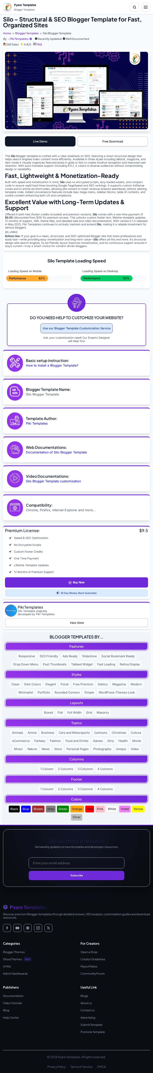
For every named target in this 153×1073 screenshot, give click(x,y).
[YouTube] (17, 928)
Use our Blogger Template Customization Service (77, 328)
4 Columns (105, 769)
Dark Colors (32, 684)
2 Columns (65, 769)
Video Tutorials (12, 1003)
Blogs (84, 995)
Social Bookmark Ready (118, 656)
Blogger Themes (14, 952)
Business (47, 733)
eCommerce (21, 741)
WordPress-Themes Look (117, 692)
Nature (32, 749)
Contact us (87, 1010)
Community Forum (92, 973)
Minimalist (26, 692)
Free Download (112, 141)
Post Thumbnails (55, 664)
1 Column (46, 769)
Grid (89, 712)
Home (7, 33)
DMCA (101, 1066)
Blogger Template (27, 33)
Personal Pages (78, 749)
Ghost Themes (16, 959)
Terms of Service (81, 1066)
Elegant (50, 684)
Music (18, 749)
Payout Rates (88, 966)
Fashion (55, 741)
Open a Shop (88, 952)
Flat (60, 712)
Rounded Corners (67, 692)
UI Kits (7, 966)
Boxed (48, 712)
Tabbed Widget (82, 664)
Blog (6, 1010)
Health (123, 741)
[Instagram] (38, 928)
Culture (136, 733)
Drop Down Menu (25, 664)
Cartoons (100, 733)
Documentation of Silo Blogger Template (56, 452)
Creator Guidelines (92, 959)
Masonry (103, 712)
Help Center (11, 1017)
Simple (89, 692)
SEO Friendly (49, 656)
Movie (136, 741)
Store (58, 749)
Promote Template (92, 1032)
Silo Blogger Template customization (53, 481)
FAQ (39, 44)
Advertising (87, 1017)
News (46, 749)
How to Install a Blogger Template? (52, 365)
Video (135, 749)
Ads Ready (70, 656)
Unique (121, 749)
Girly (110, 741)
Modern (136, 684)
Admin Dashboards (15, 973)
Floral (65, 684)
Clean (15, 684)
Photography (102, 749)
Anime (32, 733)
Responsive (27, 656)
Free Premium (83, 684)
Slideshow (89, 656)
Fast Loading (106, 664)
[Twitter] (48, 928)
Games (98, 741)
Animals (17, 733)
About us (86, 1003)
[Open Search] (134, 7)
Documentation (13, 995)
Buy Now (78, 582)
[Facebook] (7, 928)
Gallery (103, 684)
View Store (77, 622)
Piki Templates (37, 423)
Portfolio (44, 692)
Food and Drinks (77, 741)
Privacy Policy (56, 1066)
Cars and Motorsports (74, 733)
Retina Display (130, 664)
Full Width (74, 712)
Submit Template (91, 1024)
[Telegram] (28, 928)
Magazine (119, 684)
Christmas (119, 733)
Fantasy (39, 741)
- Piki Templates (18, 38)
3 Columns (85, 769)
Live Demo (40, 141)
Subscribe (76, 875)
